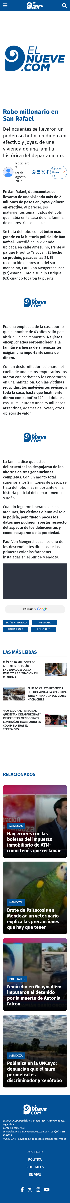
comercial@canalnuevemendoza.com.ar (25, 1131)
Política (35, 1159)
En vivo (35, 1175)
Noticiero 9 (15, 629)
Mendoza (45, 622)
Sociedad (35, 1152)
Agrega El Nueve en (57, 172)
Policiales (43, 629)
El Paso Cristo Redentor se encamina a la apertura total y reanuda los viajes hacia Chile (47, 694)
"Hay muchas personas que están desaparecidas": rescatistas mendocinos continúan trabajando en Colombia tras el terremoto (22, 720)
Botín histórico (16, 622)
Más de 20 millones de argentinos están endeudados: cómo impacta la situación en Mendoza (20, 669)
